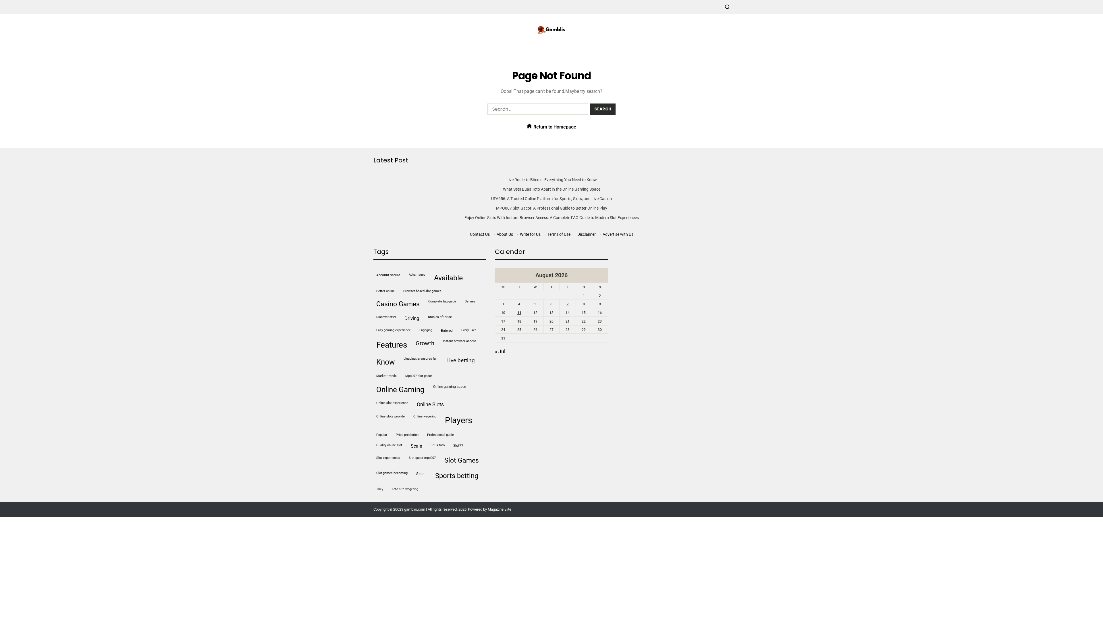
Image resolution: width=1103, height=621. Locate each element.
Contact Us (480, 234)
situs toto (438, 445)
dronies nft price (440, 317)
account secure (388, 275)
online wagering (424, 416)
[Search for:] (536, 110)
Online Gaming (400, 389)
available (448, 278)
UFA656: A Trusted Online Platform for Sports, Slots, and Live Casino (551, 198)
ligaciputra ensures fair (421, 359)
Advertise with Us (618, 234)
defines (470, 301)
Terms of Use (558, 234)
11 (519, 313)
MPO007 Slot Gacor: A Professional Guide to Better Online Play (551, 208)
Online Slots (430, 404)
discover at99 (386, 317)
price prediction (407, 435)
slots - (421, 473)
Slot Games (461, 460)
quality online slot (389, 445)
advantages (417, 275)
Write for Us (530, 234)
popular (381, 435)
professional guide (440, 435)
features (391, 345)
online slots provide (390, 416)
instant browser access (460, 341)
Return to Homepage (554, 127)
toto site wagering (405, 489)
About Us (505, 234)
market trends (386, 376)
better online (385, 291)
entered (447, 331)
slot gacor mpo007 (422, 458)
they (379, 489)
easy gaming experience (393, 330)
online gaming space (449, 387)
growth (425, 343)
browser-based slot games (422, 291)
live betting (460, 360)
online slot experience (392, 403)
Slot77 (458, 446)
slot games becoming (392, 473)
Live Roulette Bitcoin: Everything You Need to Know (551, 179)
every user (468, 330)
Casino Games (398, 304)
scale (416, 446)
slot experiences (388, 458)
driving (411, 318)
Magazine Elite (499, 509)
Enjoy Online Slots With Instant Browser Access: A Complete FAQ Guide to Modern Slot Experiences (551, 217)
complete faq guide (442, 301)
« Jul (500, 351)
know (385, 362)
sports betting (456, 476)
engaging (425, 330)
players (458, 420)
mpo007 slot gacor (418, 376)
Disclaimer (586, 234)
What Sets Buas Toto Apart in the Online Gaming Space (551, 189)
